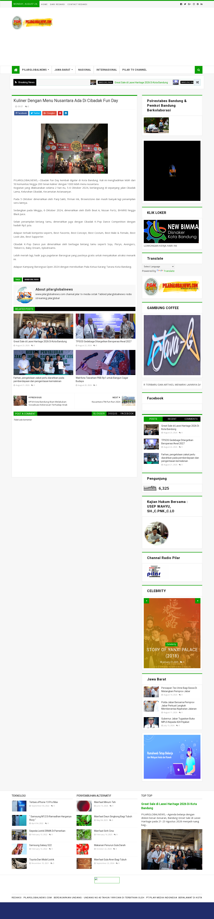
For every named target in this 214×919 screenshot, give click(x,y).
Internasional (106, 69)
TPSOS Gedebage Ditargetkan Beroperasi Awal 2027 (103, 341)
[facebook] (181, 4)
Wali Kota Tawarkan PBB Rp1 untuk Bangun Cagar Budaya (102, 380)
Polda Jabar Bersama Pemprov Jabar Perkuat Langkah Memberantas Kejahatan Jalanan (179, 705)
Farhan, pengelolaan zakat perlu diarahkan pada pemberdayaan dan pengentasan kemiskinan (39, 380)
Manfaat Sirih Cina (104, 831)
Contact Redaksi (77, 4)
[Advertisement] (141, 36)
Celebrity (171, 644)
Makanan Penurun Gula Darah (110, 845)
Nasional (84, 69)
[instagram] (193, 4)
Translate (169, 270)
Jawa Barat (63, 69)
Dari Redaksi (57, 4)
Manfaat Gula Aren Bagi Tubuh (110, 859)
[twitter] (185, 4)
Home (44, 4)
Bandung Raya (80, 82)
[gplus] (189, 4)
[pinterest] (197, 4)
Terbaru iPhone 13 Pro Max (43, 802)
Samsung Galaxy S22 (40, 845)
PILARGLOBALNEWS (34, 69)
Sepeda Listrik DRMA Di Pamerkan (47, 831)
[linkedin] (201, 4)
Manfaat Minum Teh (105, 802)
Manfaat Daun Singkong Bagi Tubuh (113, 816)
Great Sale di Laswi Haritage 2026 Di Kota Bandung (115, 82)
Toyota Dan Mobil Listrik (41, 859)
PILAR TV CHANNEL (134, 69)
